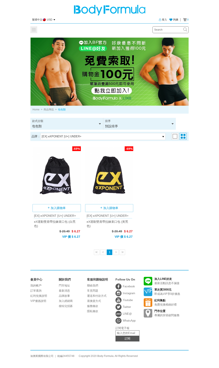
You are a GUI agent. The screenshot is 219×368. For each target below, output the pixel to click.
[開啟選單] (33, 29)
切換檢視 (175, 136)
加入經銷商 (66, 301)
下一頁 (116, 252)
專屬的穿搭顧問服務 (166, 313)
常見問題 (92, 290)
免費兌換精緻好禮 (165, 302)
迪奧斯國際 (109, 10)
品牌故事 (64, 295)
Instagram (129, 293)
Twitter (127, 307)
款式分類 (37, 123)
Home (36, 109)
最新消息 (64, 290)
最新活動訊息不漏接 (166, 281)
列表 (175, 19)
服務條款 (92, 306)
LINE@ (127, 313)
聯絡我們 (92, 285)
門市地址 (64, 285)
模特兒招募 (66, 306)
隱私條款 (92, 311)
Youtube (128, 300)
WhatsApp (129, 320)
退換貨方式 (94, 301)
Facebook (129, 286)
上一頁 (103, 252)
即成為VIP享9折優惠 (167, 291)
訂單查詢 (35, 290)
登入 (164, 19)
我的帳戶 (35, 285)
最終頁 (122, 252)
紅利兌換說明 (38, 295)
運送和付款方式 (97, 295)
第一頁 (96, 252)
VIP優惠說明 (38, 301)
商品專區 (49, 109)
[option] (109, 71)
